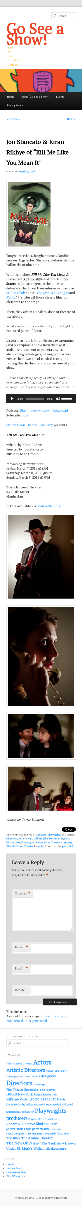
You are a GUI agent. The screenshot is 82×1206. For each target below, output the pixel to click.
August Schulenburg (56, 1070)
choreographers (15, 1076)
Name (21, 947)
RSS (25, 415)
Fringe (37, 1094)
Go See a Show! (35, 33)
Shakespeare (46, 1123)
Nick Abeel (67, 1104)
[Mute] (58, 399)
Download (60, 410)
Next (71, 119)
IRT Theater (59, 1099)
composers (32, 1076)
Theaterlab (49, 1133)
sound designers (15, 1133)
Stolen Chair (15, 292)
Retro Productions (47, 1119)
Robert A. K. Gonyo (20, 1124)
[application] (41, 398)
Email (21, 968)
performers (28, 1111)
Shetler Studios (15, 1129)
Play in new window (35, 410)
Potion (11, 297)
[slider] (67, 398)
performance (13, 1111)
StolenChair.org (49, 506)
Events (60, 96)
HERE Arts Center (17, 1099)
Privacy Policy (15, 105)
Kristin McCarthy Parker (19, 1104)
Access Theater (23, 1063)
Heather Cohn (50, 1094)
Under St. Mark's (19, 1148)
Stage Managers (33, 1133)
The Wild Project (66, 1143)
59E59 (9, 1063)
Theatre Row (63, 1133)
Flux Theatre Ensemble (22, 1090)
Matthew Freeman (43, 1104)
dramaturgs (39, 1084)
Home (10, 96)
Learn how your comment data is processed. (37, 1018)
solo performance (38, 1129)
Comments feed (16, 1172)
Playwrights (54, 834)
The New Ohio (19, 1143)
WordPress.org (15, 1176)
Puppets (33, 1119)
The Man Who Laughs (52, 292)
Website (20, 990)
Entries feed (13, 1168)
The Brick (13, 1138)
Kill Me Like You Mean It (49, 838)
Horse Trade (40, 1099)
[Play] (12, 399)
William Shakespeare (49, 1148)
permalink (68, 846)
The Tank (49, 1143)
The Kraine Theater (37, 1138)
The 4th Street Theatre (19, 846)
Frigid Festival (47, 1089)
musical (57, 1104)
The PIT (37, 1143)
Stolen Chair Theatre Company (29, 425)
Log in (10, 1164)
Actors (42, 1062)
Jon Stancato (25, 838)
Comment (22, 893)
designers (48, 1076)
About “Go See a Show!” (35, 96)
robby (40, 846)
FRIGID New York (19, 1094)
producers (17, 1118)
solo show (56, 1129)
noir (18, 842)
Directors (41, 834)
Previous (13, 119)
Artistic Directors (25, 1070)
